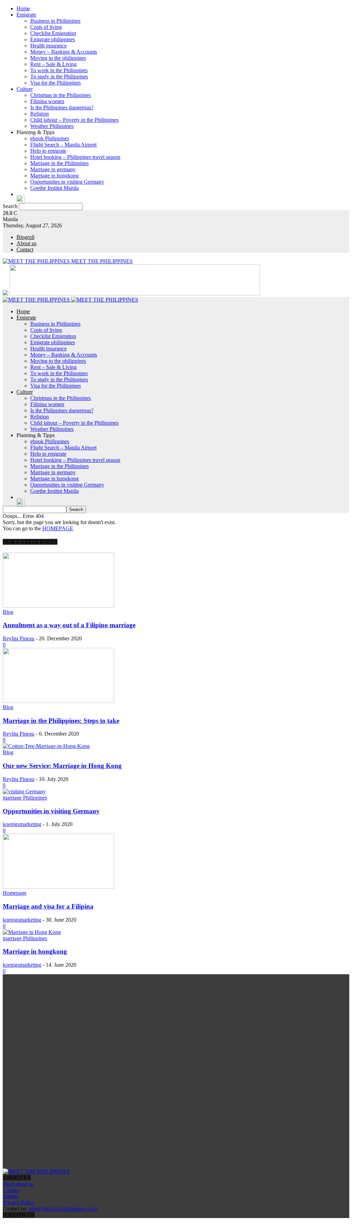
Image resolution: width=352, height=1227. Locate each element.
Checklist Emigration (53, 33)
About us (26, 243)
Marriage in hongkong (54, 175)
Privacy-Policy (19, 1202)
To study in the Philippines (59, 76)
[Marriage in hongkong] (32, 932)
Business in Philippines (55, 21)
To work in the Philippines (59, 70)
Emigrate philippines (52, 39)
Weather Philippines (52, 126)
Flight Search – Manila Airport (63, 145)
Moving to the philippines (58, 58)
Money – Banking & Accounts (63, 52)
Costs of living (46, 27)
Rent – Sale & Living (53, 64)
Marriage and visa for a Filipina (48, 906)
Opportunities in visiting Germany (67, 182)
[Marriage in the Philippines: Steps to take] (58, 701)
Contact (24, 249)
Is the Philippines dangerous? (62, 107)
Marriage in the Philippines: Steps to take (61, 720)
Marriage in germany (53, 169)
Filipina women (47, 101)
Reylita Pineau (18, 638)
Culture (24, 89)
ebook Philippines (49, 138)
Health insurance (48, 45)
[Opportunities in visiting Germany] (24, 791)
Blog (8, 612)
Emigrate (26, 15)
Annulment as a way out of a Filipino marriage (69, 625)
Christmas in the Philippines (60, 95)
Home (23, 8)
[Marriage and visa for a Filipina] (58, 887)
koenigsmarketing (22, 824)
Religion (39, 114)
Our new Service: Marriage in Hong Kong (62, 765)
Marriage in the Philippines (59, 163)
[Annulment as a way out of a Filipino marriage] (58, 606)
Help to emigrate (48, 151)
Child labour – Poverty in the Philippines (74, 120)
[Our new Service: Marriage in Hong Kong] (46, 746)
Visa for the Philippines (55, 83)
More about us (18, 1184)
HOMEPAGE (57, 528)
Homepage (14, 893)
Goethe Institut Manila (54, 188)
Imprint (11, 1196)
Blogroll (25, 237)
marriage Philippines (25, 798)
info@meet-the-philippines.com (63, 1209)
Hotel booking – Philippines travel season (75, 157)
